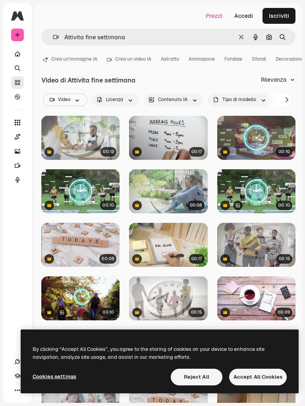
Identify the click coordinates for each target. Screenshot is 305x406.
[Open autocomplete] (53, 37)
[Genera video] (17, 165)
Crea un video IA (133, 59)
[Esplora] (17, 96)
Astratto (170, 59)
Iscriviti (279, 15)
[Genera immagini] (17, 151)
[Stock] (17, 82)
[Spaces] (17, 136)
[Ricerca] (17, 68)
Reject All (196, 376)
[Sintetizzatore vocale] (17, 179)
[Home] (17, 54)
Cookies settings (54, 376)
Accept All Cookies (258, 376)
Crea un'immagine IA (74, 59)
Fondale (233, 59)
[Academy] (17, 376)
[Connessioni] (17, 361)
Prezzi (214, 15)
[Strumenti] (17, 122)
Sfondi (259, 59)
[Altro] (17, 390)
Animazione (202, 59)
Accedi (243, 15)
